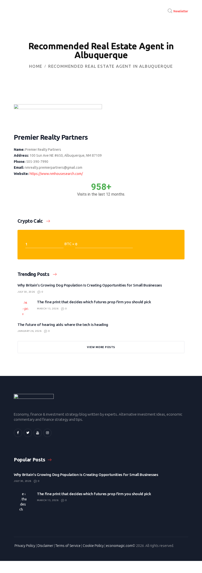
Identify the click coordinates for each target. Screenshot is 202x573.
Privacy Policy (25, 546)
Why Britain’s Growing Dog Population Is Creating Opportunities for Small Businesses (89, 285)
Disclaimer (45, 546)
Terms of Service (68, 546)
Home (35, 66)
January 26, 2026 (29, 331)
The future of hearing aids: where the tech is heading (62, 324)
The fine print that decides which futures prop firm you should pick (94, 302)
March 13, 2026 (47, 308)
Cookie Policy (93, 546)
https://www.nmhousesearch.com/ (56, 174)
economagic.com (119, 546)
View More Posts (101, 347)
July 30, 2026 (26, 291)
